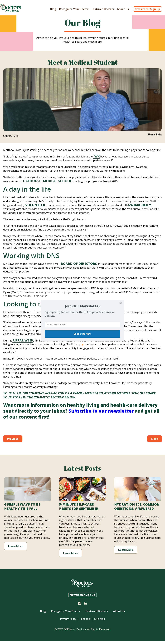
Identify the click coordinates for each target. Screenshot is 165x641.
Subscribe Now (82, 333)
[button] (82, 305)
